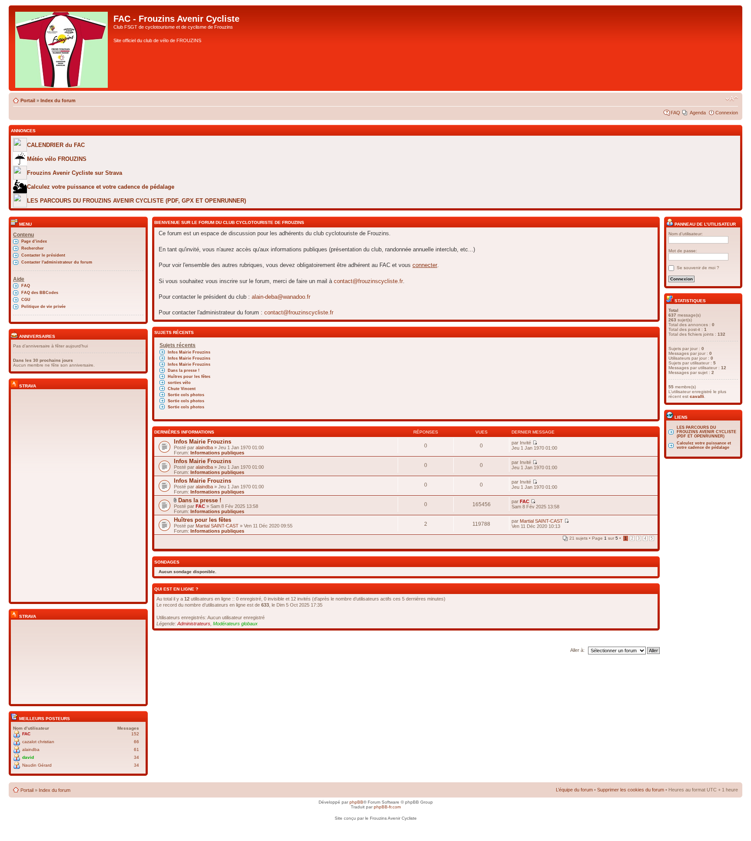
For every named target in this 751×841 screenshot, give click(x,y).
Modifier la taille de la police (731, 99)
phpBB (356, 802)
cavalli (697, 396)
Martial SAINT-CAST (217, 525)
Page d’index (34, 241)
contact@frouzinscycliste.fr (368, 281)
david (28, 757)
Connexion (726, 112)
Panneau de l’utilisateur (704, 224)
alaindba (31, 749)
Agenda (698, 112)
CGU (25, 299)
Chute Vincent (182, 389)
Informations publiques (217, 452)
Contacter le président (43, 255)
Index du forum (58, 100)
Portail (27, 100)
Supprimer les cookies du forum (630, 789)
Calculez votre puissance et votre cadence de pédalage (704, 445)
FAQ (675, 112)
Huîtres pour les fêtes (189, 376)
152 (135, 733)
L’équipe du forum (574, 789)
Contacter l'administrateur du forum (56, 262)
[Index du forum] (62, 48)
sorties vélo (179, 382)
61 (136, 749)
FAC (26, 733)
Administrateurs (193, 623)
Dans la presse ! (183, 370)
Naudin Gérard (37, 765)
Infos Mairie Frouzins (189, 352)
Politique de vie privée (43, 306)
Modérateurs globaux (235, 623)
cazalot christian (38, 741)
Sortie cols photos (186, 395)
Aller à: (577, 650)
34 (136, 757)
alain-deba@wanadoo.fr (281, 297)
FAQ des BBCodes (39, 292)
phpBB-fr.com (387, 806)
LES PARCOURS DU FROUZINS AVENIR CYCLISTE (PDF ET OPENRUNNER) (706, 431)
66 (136, 741)
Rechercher (32, 248)
